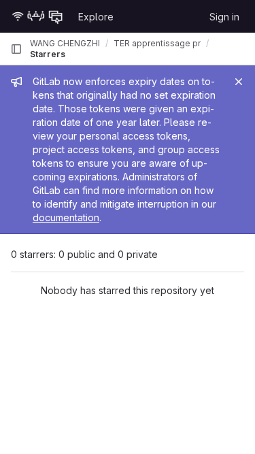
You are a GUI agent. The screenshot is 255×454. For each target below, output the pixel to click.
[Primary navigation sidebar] (16, 49)
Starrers (47, 54)
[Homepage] (37, 16)
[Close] (239, 82)
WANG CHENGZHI (65, 43)
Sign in (224, 16)
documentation (66, 217)
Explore (96, 16)
